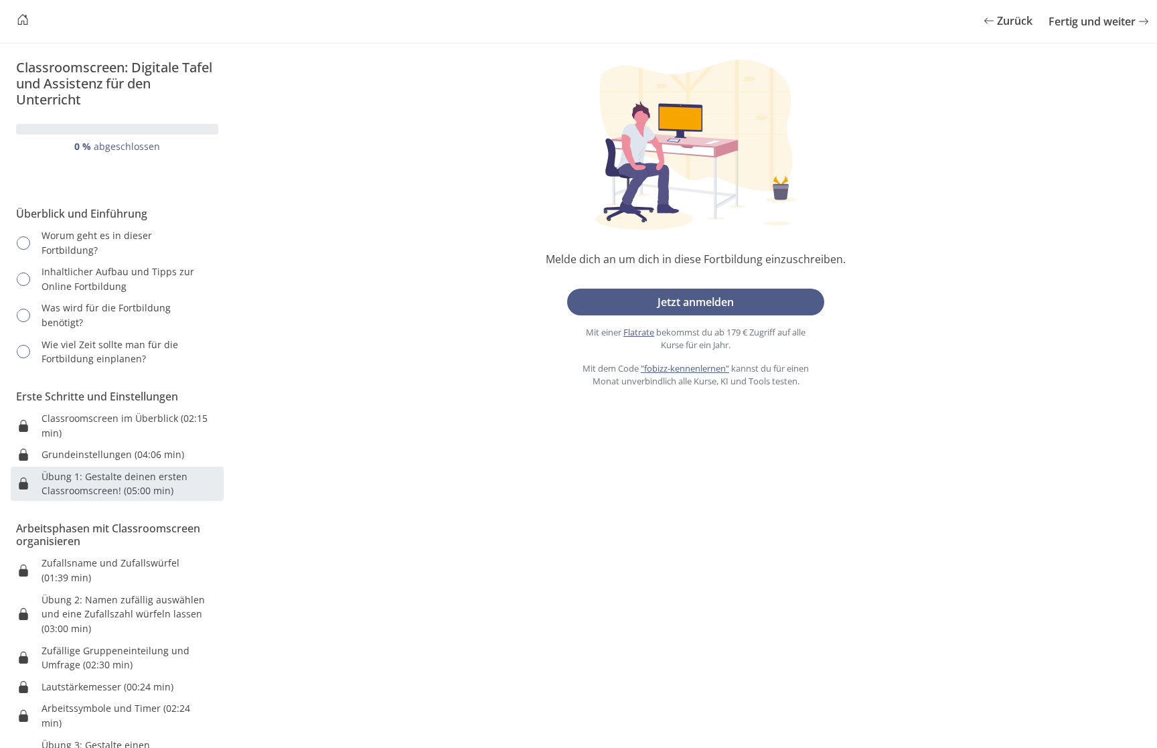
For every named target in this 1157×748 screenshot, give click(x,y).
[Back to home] (22, 21)
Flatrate (638, 332)
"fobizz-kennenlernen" (685, 368)
